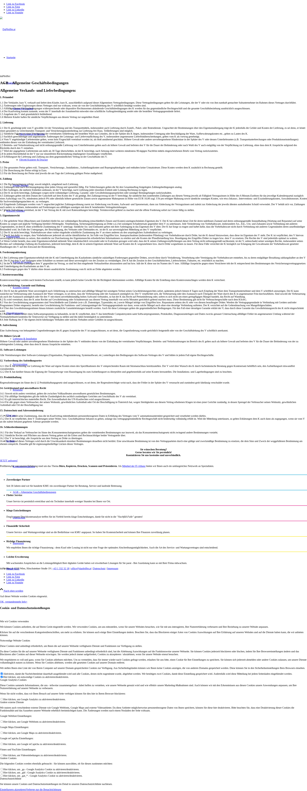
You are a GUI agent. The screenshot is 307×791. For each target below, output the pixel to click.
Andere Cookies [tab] (8, 758)
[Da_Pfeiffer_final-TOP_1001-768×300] (7, 29)
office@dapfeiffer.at (81, 568)
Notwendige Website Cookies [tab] (15, 640)
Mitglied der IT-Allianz (134, 466)
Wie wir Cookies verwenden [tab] (14, 621)
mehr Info (21, 601)
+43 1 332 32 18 (60, 568)
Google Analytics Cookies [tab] (13, 680)
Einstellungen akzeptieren (13, 789)
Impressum (112, 568)
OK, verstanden (8, 601)
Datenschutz (99, 568)
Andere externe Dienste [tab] (12, 702)
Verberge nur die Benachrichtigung (43, 789)
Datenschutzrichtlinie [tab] (10, 778)
